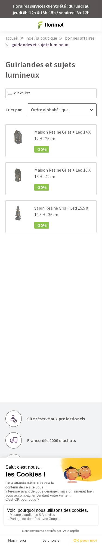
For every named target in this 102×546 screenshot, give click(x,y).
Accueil (11, 38)
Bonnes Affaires (80, 38)
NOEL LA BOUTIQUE (41, 38)
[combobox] (51, 93)
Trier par (14, 109)
